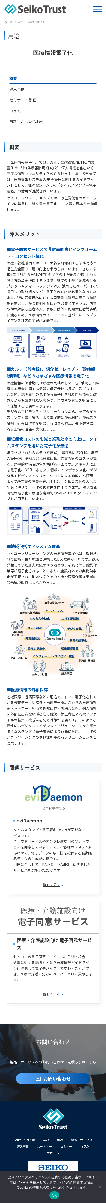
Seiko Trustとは (24, 1140)
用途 (20, 22)
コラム (84, 1146)
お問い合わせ (53, 1078)
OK (54, 1195)
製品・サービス (81, 1140)
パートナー (44, 1146)
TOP (8, 22)
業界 (46, 1140)
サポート (53, 1153)
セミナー (66, 1146)
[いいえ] (99, 1186)
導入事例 (23, 1146)
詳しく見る (51, 884)
